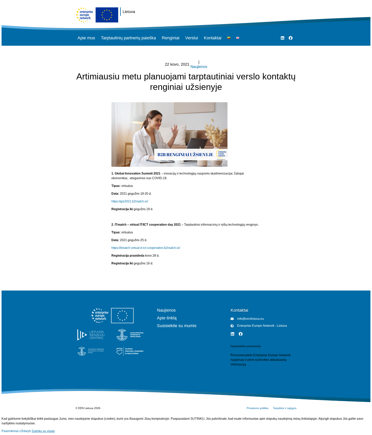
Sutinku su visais (43, 431)
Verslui (191, 37)
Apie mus (86, 37)
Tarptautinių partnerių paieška (128, 37)
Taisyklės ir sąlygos (284, 408)
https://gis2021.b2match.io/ (129, 201)
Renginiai (170, 37)
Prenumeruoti (240, 372)
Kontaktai (212, 37)
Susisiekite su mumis (176, 325)
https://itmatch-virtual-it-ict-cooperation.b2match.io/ (145, 247)
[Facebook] (291, 38)
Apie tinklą (167, 318)
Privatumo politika (257, 408)
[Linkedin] (282, 38)
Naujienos (198, 66)
